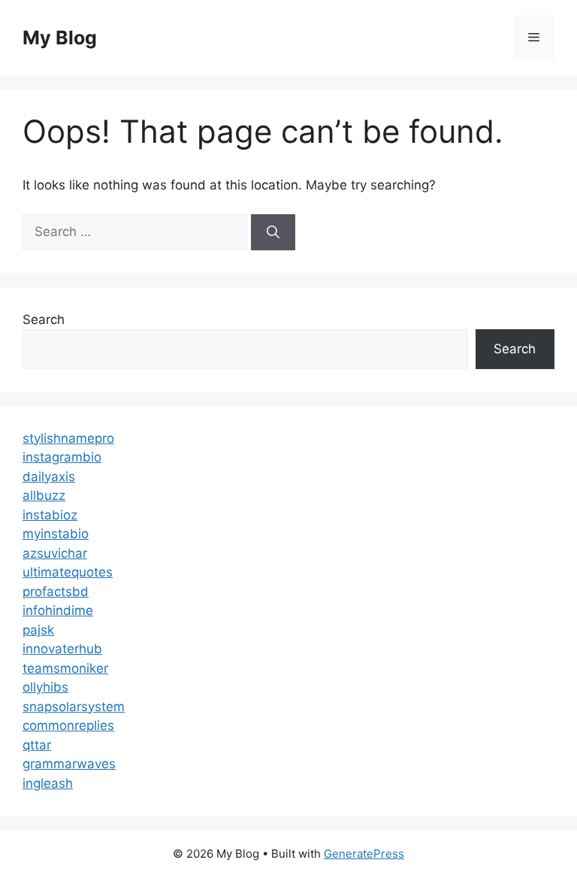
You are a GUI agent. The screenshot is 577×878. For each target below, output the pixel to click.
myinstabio (56, 533)
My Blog (60, 37)
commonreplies (68, 725)
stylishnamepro (68, 438)
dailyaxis (49, 476)
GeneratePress (364, 853)
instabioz (50, 514)
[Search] (273, 232)
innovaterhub (62, 648)
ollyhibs (45, 687)
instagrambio (62, 457)
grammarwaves (69, 763)
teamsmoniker (65, 668)
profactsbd (56, 591)
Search (44, 319)
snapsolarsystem (74, 706)
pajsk (38, 629)
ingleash (48, 783)
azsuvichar (55, 553)
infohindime (58, 610)
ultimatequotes (68, 572)
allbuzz (44, 495)
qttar (37, 744)
